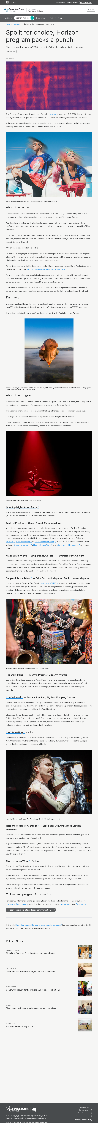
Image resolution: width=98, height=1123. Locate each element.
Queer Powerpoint (22, 545)
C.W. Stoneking (23, 541)
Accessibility (60, 2)
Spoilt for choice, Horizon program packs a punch (37, 925)
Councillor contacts (84, 1113)
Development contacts (83, 1116)
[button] (91, 9)
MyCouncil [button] (84, 2)
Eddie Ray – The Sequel (67, 545)
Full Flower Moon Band (44, 541)
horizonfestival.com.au (16, 904)
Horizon (51, 114)
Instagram (65, 904)
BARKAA (10, 541)
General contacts (84, 1110)
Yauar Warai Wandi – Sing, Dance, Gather (44, 269)
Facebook (80, 904)
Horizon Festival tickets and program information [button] (29, 910)
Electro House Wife (42, 545)
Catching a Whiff (48, 583)
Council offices (85, 1107)
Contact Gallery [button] (72, 2)
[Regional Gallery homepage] (45, 9)
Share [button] (9, 51)
